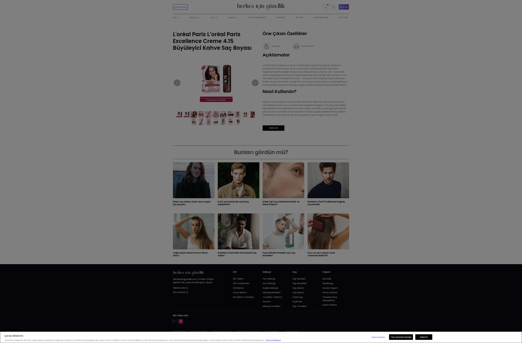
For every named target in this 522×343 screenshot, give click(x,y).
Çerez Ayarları (378, 337)
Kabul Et (424, 337)
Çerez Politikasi (273, 340)
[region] (261, 337)
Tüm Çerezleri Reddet (401, 337)
